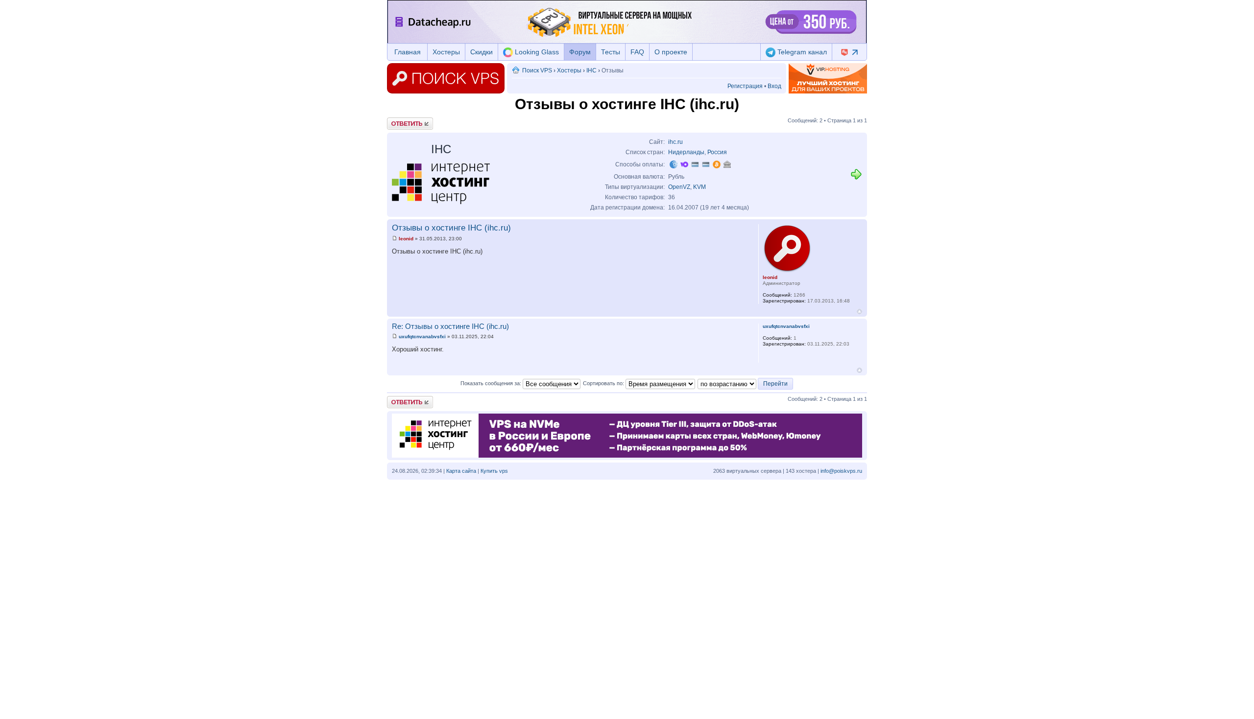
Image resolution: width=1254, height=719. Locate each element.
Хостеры (446, 52)
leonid (406, 238)
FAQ (637, 52)
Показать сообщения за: (491, 383)
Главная (407, 52)
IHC (591, 70)
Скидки (481, 52)
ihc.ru (675, 142)
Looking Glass (536, 52)
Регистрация (745, 86)
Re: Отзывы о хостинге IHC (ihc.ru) (450, 326)
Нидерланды (686, 152)
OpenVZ (679, 187)
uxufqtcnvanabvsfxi (422, 336)
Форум (580, 52)
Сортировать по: (604, 383)
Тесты (610, 52)
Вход (774, 86)
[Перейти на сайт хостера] (856, 178)
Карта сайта (461, 471)
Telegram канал (801, 52)
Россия (717, 152)
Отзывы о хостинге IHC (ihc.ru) (451, 227)
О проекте (670, 52)
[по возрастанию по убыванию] (746, 383)
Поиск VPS (537, 70)
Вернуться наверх (859, 311)
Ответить (398, 120)
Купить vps (494, 471)
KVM (699, 187)
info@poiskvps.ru (841, 471)
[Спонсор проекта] (828, 78)
